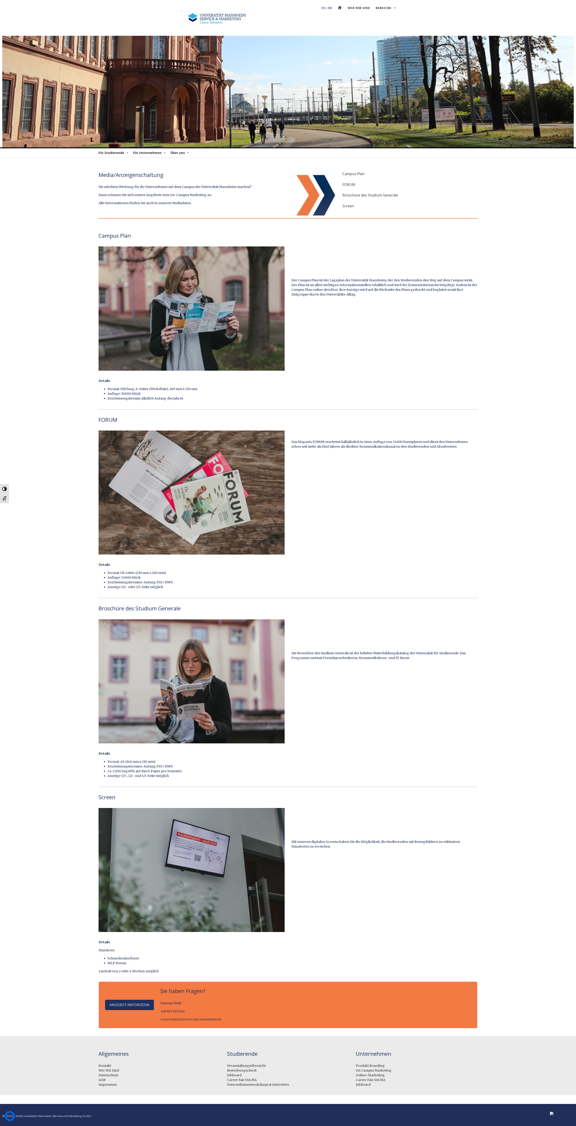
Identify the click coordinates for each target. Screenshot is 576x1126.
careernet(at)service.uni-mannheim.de (190, 1019)
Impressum (108, 1085)
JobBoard (363, 1085)
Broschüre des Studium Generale (370, 195)
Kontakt (105, 1066)
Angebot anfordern (129, 1005)
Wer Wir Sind (109, 1070)
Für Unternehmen (147, 153)
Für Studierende (111, 153)
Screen (348, 205)
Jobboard (234, 1075)
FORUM (348, 184)
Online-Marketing (370, 1075)
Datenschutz (108, 1075)
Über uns (178, 153)
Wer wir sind (359, 8)
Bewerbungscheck (242, 1070)
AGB (102, 1080)
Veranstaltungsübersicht (246, 1066)
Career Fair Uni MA (242, 1080)
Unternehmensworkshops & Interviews (258, 1085)
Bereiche (384, 8)
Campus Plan (353, 173)
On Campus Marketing (374, 1070)
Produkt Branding (370, 1066)
